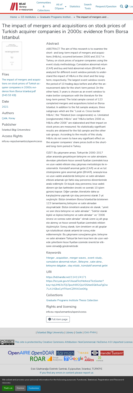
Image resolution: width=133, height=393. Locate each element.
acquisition (62, 258)
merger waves (78, 258)
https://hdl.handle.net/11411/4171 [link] (66, 277)
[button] (21, 6)
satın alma (96, 262)
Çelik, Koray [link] (8, 118)
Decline (20, 388)
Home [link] (13, 17)
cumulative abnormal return (61, 262)
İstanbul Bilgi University (50, 332)
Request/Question (106, 6)
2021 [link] (5, 107)
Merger (50, 258)
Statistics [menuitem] (75, 6)
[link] (22, 87)
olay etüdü (74, 265)
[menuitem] (60, 6)
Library (69, 332)
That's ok (8, 388)
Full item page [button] (59, 319)
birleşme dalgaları (56, 265)
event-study (95, 258)
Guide (79, 332)
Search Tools (88, 6)
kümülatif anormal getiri (94, 265)
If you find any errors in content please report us (66, 373)
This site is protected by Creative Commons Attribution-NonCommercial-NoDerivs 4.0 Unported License (73, 342)
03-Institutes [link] (28, 17)
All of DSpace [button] (59, 6)
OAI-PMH (90, 332)
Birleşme (83, 262)
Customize (34, 388)
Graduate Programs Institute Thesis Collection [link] (56, 17)
